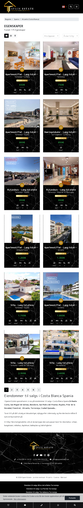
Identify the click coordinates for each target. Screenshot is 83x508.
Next (37, 55)
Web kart (64, 477)
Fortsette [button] (72, 498)
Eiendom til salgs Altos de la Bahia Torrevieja (41, 485)
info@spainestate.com (61, 459)
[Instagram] (45, 455)
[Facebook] (34, 455)
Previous (7, 55)
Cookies (56, 477)
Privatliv (49, 477)
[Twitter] (37, 455)
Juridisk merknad (39, 477)
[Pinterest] (48, 455)
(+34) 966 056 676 (40, 459)
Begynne (8, 19)
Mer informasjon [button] (20, 499)
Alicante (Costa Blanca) (30, 19)
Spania (16, 19)
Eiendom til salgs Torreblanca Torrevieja (41, 492)
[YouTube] (41, 455)
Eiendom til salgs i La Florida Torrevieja (41, 489)
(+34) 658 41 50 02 (24, 459)
